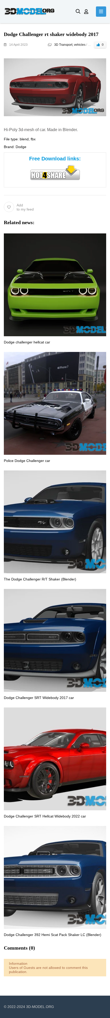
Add (25, 207)
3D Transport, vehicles (69, 45)
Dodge (21, 147)
